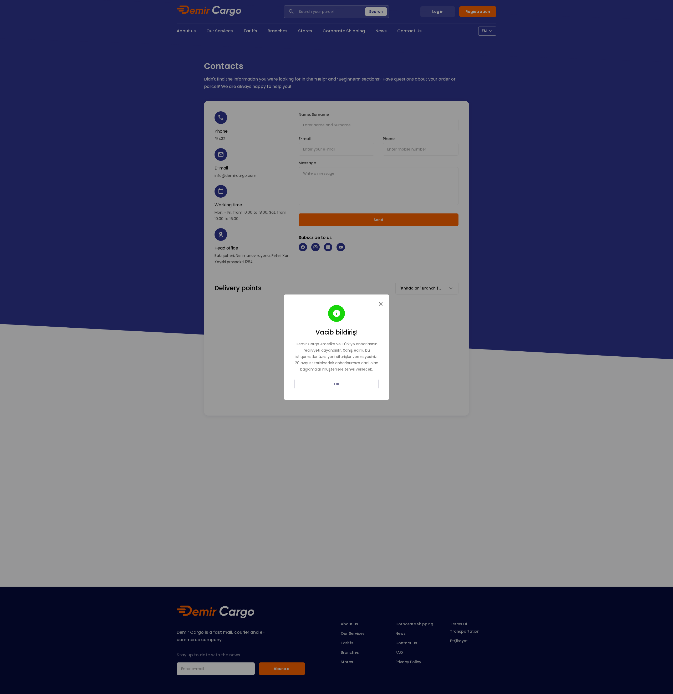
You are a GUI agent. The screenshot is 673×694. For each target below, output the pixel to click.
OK (336, 384)
